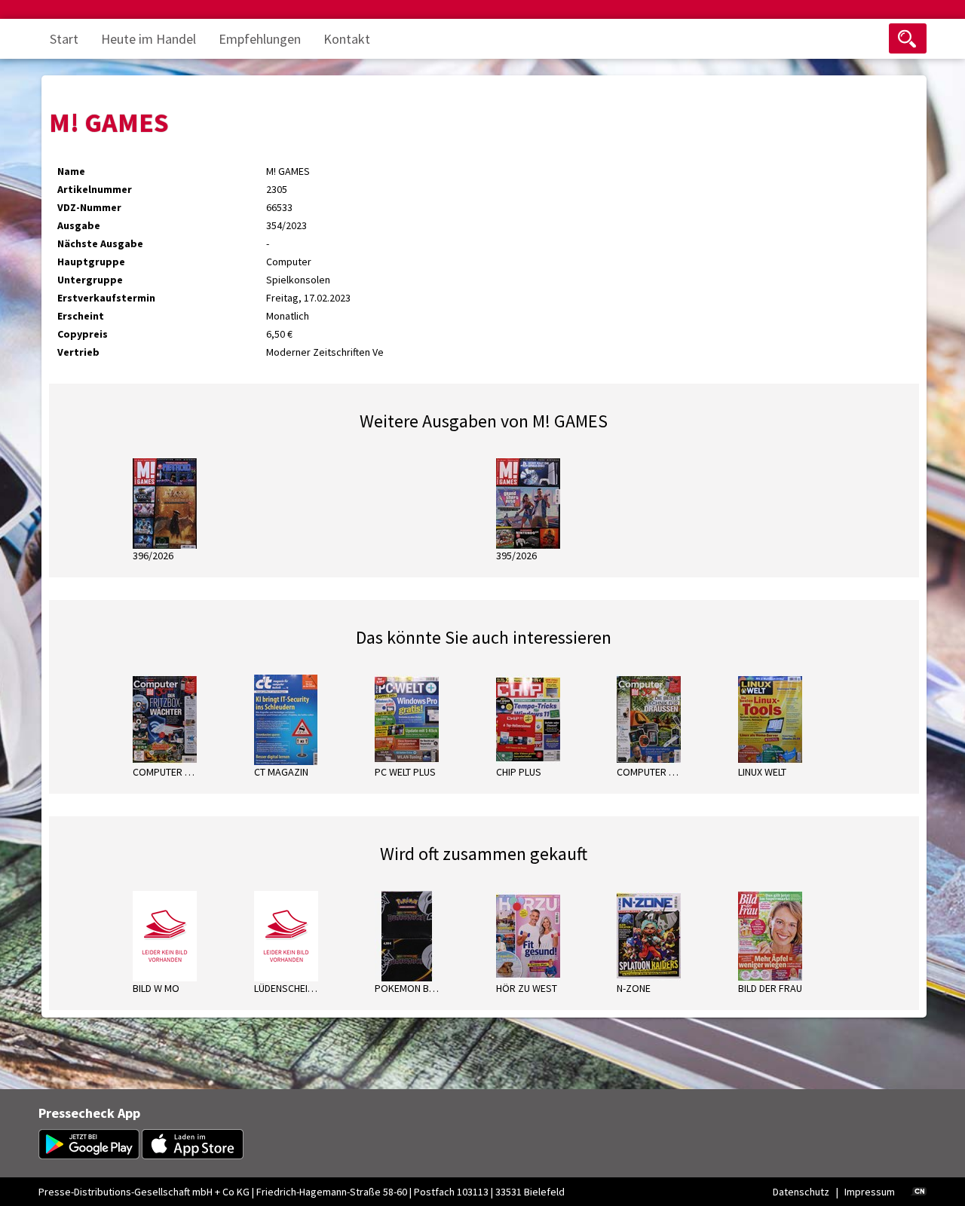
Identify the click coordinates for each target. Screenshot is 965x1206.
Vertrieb (78, 352)
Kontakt (346, 38)
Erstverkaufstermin (106, 298)
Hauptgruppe (91, 261)
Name (71, 171)
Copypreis (82, 334)
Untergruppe (90, 279)
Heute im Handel (148, 38)
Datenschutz (801, 1191)
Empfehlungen (260, 38)
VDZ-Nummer (89, 207)
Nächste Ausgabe (100, 243)
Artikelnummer (94, 189)
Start (64, 38)
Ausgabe (78, 225)
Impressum (869, 1191)
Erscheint (80, 316)
